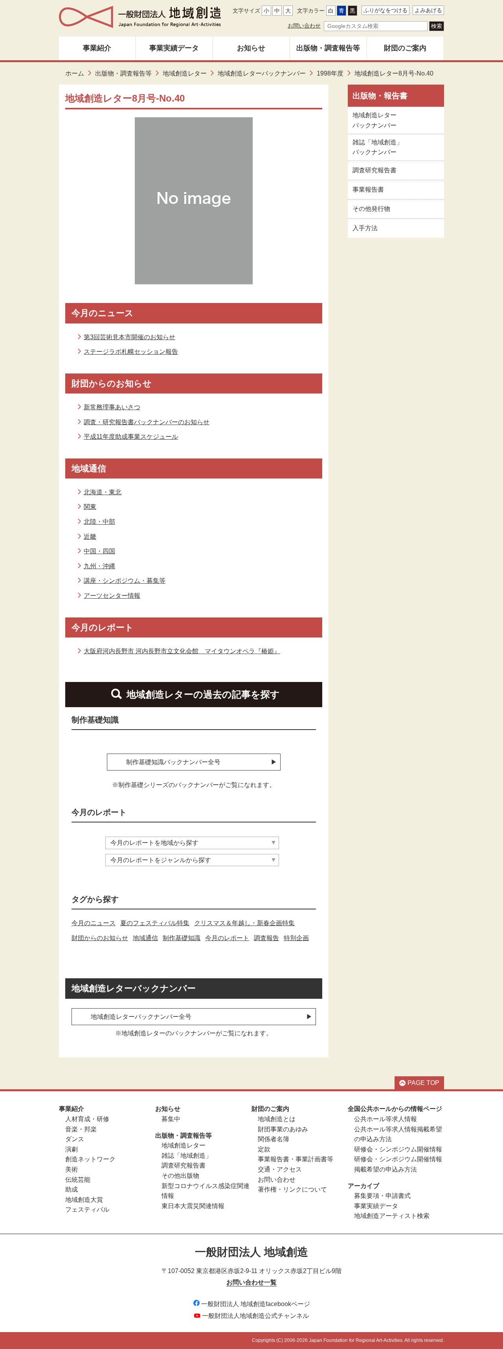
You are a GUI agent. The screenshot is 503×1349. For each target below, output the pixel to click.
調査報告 (266, 938)
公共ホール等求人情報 (385, 1119)
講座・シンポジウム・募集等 (124, 580)
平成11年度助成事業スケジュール (131, 436)
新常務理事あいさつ (112, 407)
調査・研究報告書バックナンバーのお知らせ (146, 422)
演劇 (71, 1149)
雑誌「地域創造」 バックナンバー (377, 147)
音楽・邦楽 (81, 1129)
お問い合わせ (304, 25)
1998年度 (330, 73)
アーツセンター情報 (112, 595)
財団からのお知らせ (100, 938)
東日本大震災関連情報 (193, 1206)
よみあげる (428, 10)
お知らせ (251, 48)
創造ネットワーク (90, 1159)
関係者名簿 (273, 1139)
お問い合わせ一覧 (251, 1282)
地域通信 (145, 938)
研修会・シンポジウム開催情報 (398, 1149)
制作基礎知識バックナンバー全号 (173, 762)
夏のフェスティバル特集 (154, 923)
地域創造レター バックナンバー (374, 120)
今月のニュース (94, 923)
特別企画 (296, 938)
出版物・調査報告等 (328, 48)
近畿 (90, 536)
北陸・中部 (99, 521)
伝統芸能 (77, 1179)
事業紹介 (97, 48)
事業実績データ (174, 48)
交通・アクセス (280, 1169)
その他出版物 (180, 1175)
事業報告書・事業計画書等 (295, 1159)
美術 (71, 1169)
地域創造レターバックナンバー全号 (141, 1016)
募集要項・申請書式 (382, 1195)
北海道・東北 (102, 492)
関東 (90, 506)
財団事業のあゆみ (283, 1129)
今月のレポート (227, 938)
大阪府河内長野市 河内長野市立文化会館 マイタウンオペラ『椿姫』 (182, 651)
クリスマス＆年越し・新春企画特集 (244, 923)
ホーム (74, 73)
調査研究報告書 (374, 170)
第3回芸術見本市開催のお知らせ (129, 337)
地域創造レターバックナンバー (262, 73)
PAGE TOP (423, 1082)
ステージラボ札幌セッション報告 (131, 351)
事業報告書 (368, 189)
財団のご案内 (405, 48)
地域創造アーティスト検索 (392, 1215)
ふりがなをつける (385, 10)
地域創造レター (185, 73)
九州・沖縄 (99, 566)
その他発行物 (371, 208)
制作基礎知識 (181, 938)
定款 (264, 1149)
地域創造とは (277, 1119)
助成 (71, 1189)
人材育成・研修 (87, 1119)
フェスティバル (87, 1209)
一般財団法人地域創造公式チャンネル (255, 1315)
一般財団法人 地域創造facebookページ (255, 1304)
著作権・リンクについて (292, 1189)
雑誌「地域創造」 (187, 1155)
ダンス (74, 1139)
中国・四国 (99, 551)
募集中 (171, 1119)
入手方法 (365, 228)
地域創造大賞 (84, 1199)
